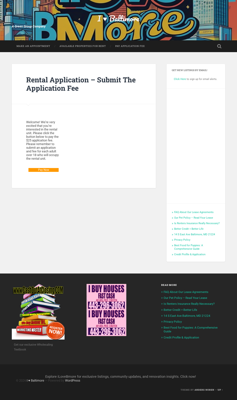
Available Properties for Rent (83, 46)
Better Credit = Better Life (189, 228)
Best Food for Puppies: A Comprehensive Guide (188, 247)
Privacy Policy (182, 239)
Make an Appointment (33, 46)
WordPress (72, 380)
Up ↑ (220, 389)
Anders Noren (204, 389)
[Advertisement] (196, 146)
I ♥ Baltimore (118, 18)
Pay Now (43, 170)
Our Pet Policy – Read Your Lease (193, 217)
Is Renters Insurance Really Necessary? (197, 223)
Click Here (180, 79)
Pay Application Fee (130, 46)
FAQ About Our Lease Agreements (194, 212)
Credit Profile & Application (189, 254)
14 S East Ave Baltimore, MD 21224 (194, 234)
